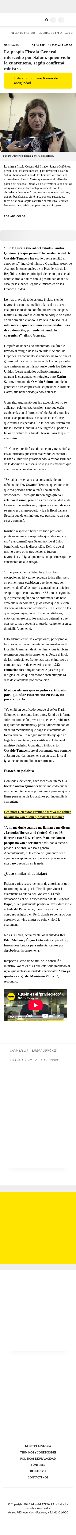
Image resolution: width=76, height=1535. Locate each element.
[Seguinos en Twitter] (36, 1517)
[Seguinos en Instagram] (45, 1517)
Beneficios (38, 1471)
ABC (11, 19)
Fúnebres (38, 1465)
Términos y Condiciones (38, 1452)
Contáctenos (38, 1477)
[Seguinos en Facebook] (32, 1517)
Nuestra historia (38, 1446)
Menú (70, 19)
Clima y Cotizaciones (39, 19)
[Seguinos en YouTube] (40, 1517)
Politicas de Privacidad (38, 1459)
